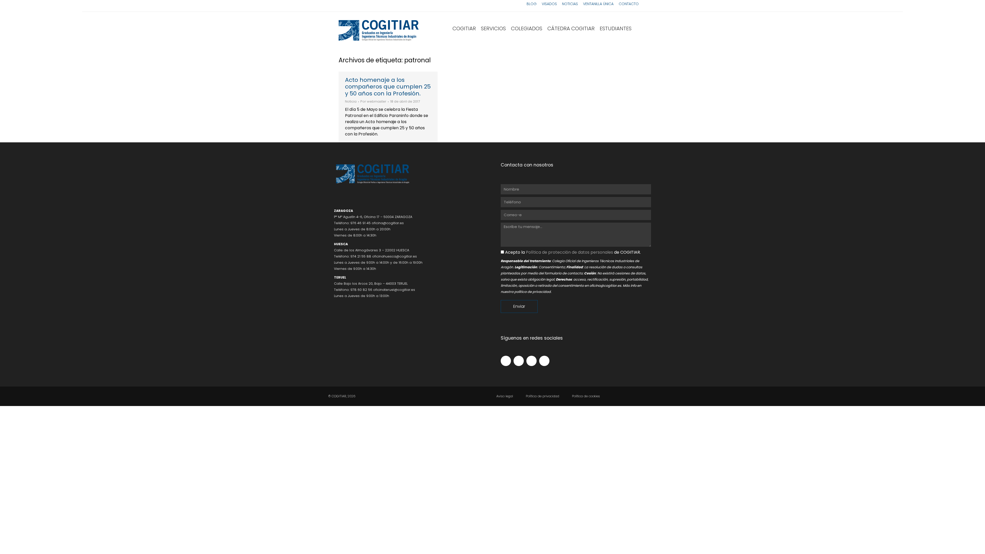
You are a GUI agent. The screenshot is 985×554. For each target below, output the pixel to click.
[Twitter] (519, 361)
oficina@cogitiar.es (388, 223)
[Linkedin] (544, 361)
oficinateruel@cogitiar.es (394, 290)
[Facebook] (506, 361)
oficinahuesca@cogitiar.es (394, 256)
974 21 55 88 (360, 256)
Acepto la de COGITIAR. (573, 252)
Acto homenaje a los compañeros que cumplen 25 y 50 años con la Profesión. (388, 86)
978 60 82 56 (361, 290)
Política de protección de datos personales (569, 252)
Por (373, 102)
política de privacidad (532, 292)
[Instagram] (531, 361)
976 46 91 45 (360, 223)
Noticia (351, 101)
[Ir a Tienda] (977, 546)
